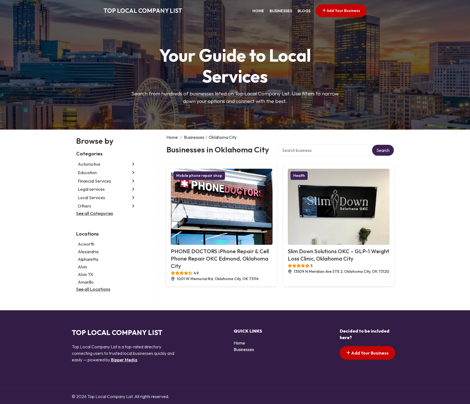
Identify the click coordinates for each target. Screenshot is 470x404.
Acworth (86, 244)
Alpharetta (88, 259)
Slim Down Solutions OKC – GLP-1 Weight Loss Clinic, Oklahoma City (338, 255)
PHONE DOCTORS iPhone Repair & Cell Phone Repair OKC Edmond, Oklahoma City (220, 258)
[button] (133, 164)
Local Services (91, 197)
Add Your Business (343, 10)
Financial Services (94, 181)
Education (87, 172)
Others (84, 206)
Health (299, 175)
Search (382, 150)
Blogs (304, 10)
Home (258, 10)
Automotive (89, 164)
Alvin (82, 267)
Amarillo (86, 282)
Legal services (91, 189)
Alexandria (88, 251)
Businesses (281, 10)
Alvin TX (85, 274)
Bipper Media (124, 359)
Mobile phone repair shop (199, 175)
